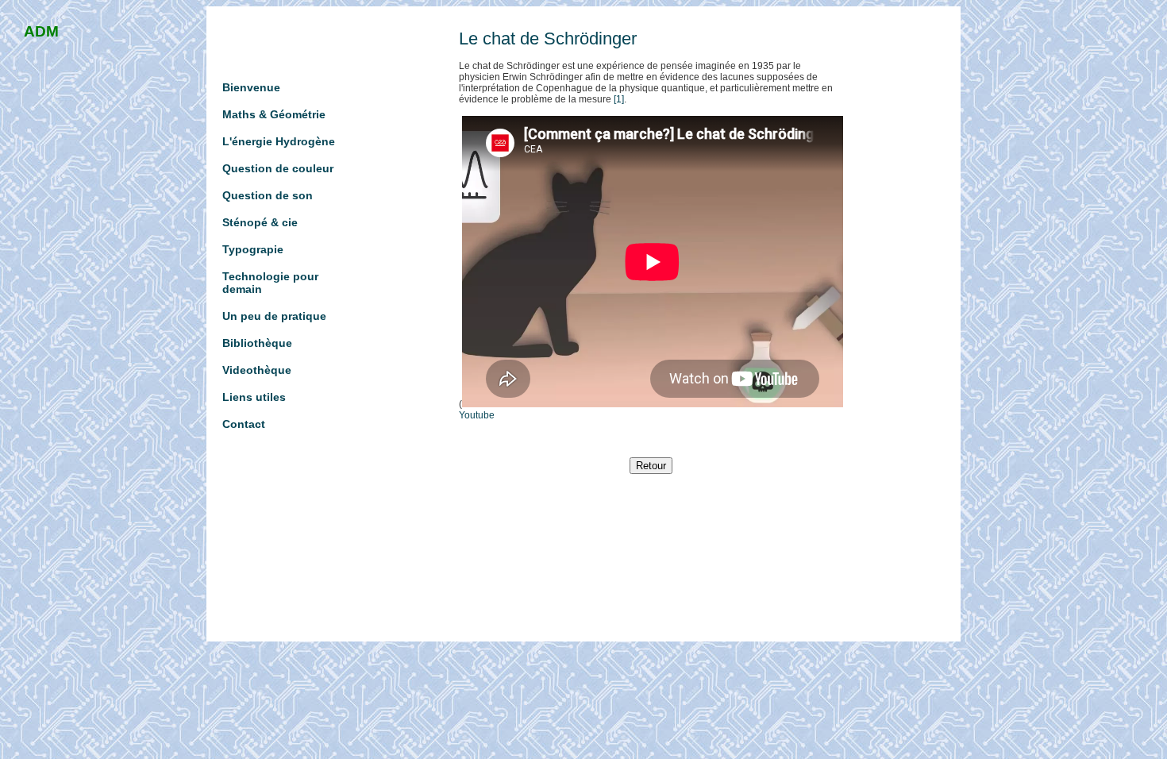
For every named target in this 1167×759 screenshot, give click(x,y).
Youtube (477, 415)
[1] (619, 99)
